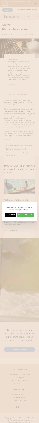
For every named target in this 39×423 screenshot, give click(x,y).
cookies (24, 207)
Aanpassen (11, 215)
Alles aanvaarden (25, 215)
